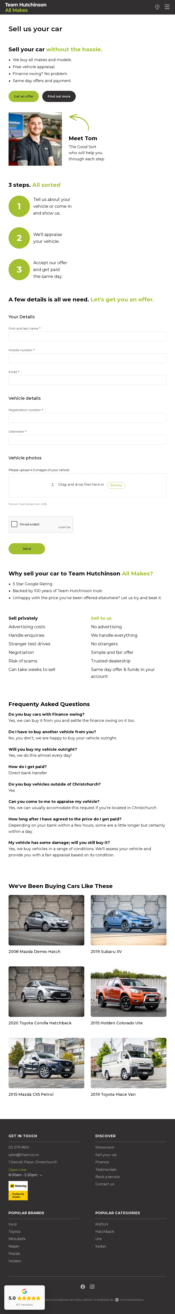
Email (14, 372)
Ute (98, 1239)
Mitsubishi (17, 1239)
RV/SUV (101, 1224)
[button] (157, 7)
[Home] (25, 7)
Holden (15, 1261)
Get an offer (23, 96)
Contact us (104, 1184)
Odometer (17, 432)
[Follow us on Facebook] (82, 1287)
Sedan (100, 1246)
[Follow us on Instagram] (92, 1287)
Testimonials (105, 1170)
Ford (13, 1224)
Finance (102, 1162)
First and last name (24, 328)
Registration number (26, 410)
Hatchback (104, 1232)
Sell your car (106, 1155)
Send (27, 549)
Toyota (14, 1232)
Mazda (14, 1254)
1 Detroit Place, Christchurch (33, 1162)
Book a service (107, 1177)
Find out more (59, 96)
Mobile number (22, 350)
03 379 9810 (19, 1147)
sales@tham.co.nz (24, 1155)
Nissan (14, 1246)
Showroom (104, 1147)
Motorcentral (132, 1299)
